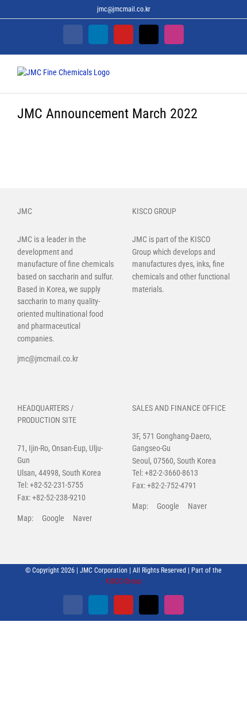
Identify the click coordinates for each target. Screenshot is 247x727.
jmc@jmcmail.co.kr (123, 9)
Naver (82, 518)
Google (53, 518)
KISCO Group (123, 581)
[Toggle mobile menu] (225, 75)
